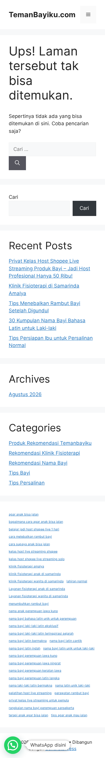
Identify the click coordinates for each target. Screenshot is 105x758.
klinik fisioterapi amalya (26, 566)
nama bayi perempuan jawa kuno (33, 656)
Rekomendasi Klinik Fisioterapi (44, 453)
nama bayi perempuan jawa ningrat (35, 663)
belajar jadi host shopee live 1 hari (34, 529)
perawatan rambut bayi (72, 693)
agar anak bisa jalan (23, 514)
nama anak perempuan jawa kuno (33, 611)
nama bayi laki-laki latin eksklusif (33, 626)
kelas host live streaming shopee (33, 551)
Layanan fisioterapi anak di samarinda (37, 589)
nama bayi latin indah (24, 648)
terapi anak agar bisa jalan (28, 715)
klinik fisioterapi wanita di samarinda (36, 581)
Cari (13, 197)
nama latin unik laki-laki (72, 685)
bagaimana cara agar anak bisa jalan (36, 522)
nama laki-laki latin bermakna (30, 685)
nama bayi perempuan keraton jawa (35, 670)
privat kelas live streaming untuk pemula (39, 700)
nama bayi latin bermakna (28, 641)
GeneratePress (60, 748)
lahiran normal (76, 581)
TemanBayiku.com (42, 14)
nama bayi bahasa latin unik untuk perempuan (42, 619)
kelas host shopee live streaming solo (36, 559)
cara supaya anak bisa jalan (29, 544)
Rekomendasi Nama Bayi (38, 463)
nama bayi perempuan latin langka (34, 678)
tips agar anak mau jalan (69, 715)
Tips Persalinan (27, 483)
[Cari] (17, 163)
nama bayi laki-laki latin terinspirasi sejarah (41, 633)
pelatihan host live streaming (30, 693)
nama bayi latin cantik (66, 641)
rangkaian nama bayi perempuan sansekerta (41, 708)
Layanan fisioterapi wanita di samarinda (38, 596)
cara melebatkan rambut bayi (30, 537)
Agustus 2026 (25, 394)
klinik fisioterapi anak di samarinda (35, 574)
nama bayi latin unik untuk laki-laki (68, 648)
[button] (13, 745)
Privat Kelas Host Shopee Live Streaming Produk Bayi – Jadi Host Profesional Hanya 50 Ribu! (49, 268)
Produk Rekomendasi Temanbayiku (50, 443)
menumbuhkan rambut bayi (29, 604)
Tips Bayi (19, 473)
